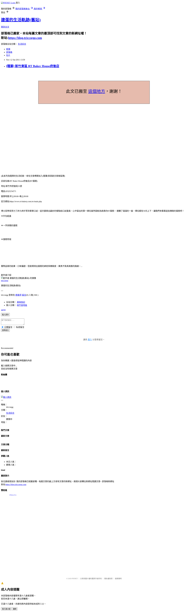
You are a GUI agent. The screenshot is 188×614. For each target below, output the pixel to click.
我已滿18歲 (6, 609)
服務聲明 (118, 578)
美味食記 (21, 302)
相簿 (8, 49)
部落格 (9, 52)
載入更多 (5, 315)
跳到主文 (5, 27)
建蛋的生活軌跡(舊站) (21, 20)
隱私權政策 (108, 578)
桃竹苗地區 (22, 305)
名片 (8, 55)
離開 (14, 609)
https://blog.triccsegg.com (25, 37)
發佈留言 (5, 330)
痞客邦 (18, 295)
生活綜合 (22, 44)
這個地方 (96, 91)
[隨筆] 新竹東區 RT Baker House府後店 (32, 66)
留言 (24, 295)
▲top (3, 310)
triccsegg (4, 280)
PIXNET (75, 578)
